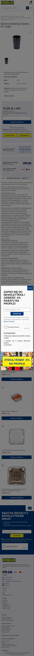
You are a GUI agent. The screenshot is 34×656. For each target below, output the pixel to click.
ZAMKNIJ (30, 288)
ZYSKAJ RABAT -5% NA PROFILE (17, 361)
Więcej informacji (9, 321)
